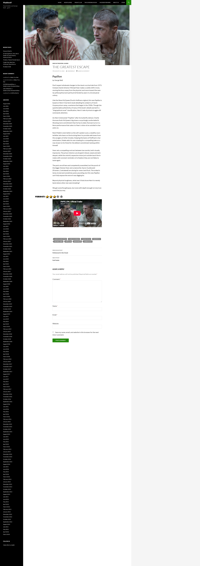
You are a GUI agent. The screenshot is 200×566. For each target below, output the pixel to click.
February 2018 (7, 359)
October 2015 (7, 429)
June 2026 (6, 108)
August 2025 (6, 133)
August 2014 (6, 464)
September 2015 (7, 431)
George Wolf (86, 239)
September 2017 (7, 371)
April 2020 (6, 294)
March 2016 (6, 416)
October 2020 (7, 279)
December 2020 (7, 274)
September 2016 (7, 401)
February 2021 (7, 269)
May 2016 (6, 411)
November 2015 (7, 426)
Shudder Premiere (105, 2)
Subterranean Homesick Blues (11, 86)
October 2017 (7, 369)
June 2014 (6, 469)
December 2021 (7, 244)
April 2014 (6, 474)
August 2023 (6, 194)
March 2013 (6, 507)
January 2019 (7, 331)
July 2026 (5, 106)
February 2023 (7, 209)
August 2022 (6, 224)
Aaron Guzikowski (60, 239)
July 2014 (5, 467)
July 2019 (5, 316)
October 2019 (7, 309)
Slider (66, 63)
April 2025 (6, 143)
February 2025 (7, 149)
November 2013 (7, 487)
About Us (116, 2)
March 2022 (6, 236)
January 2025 (7, 151)
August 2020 (6, 284)
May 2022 (6, 231)
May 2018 (6, 351)
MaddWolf (96, 239)
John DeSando (7, 88)
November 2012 (7, 517)
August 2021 (6, 254)
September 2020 (7, 281)
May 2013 (6, 502)
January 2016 (7, 421)
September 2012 (7, 522)
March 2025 (6, 146)
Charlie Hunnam (74, 239)
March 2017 (6, 386)
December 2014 (7, 454)
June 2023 (6, 199)
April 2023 (6, 204)
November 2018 (7, 336)
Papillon (68, 241)
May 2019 (6, 321)
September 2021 (7, 251)
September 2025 (7, 131)
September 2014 (7, 462)
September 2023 (7, 191)
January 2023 (7, 211)
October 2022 (7, 219)
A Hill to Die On (15, 93)
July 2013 (5, 497)
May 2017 (6, 381)
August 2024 (6, 164)
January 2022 (7, 241)
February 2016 (7, 419)
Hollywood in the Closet (60, 251)
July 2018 (5, 346)
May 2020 (6, 291)
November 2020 (7, 276)
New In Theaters (58, 63)
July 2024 (5, 166)
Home (59, 2)
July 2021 (5, 256)
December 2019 (7, 304)
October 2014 (7, 459)
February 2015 (7, 449)
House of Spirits (7, 51)
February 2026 (7, 118)
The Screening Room (90, 2)
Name (55, 306)
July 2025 (5, 136)
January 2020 (7, 301)
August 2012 (6, 524)
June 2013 (6, 499)
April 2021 (6, 264)
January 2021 (7, 271)
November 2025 (7, 126)
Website (55, 323)
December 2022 (7, 214)
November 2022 (7, 216)
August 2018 (6, 344)
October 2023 (7, 189)
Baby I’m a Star (15, 77)
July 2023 (5, 196)
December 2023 (7, 184)
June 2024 (6, 169)
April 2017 (6, 384)
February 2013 (7, 509)
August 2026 (6, 103)
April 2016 (6, 414)
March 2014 (6, 477)
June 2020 (6, 289)
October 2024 (7, 159)
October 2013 (7, 489)
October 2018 (7, 339)
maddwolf (71, 71)
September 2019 (7, 311)
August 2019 (6, 314)
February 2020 (7, 299)
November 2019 (7, 306)
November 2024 (7, 156)
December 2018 (7, 334)
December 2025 (7, 123)
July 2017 (5, 376)
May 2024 (6, 171)
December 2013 (7, 484)
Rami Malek (77, 241)
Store (123, 2)
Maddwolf (7, 2)
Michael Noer (58, 241)
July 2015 (5, 436)
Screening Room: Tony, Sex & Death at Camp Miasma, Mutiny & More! (11, 55)
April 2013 (6, 504)
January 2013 (7, 512)
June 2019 (6, 319)
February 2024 (7, 179)
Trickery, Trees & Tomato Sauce (11, 60)
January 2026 (7, 121)
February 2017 (7, 389)
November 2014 (7, 456)
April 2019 (6, 324)
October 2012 (7, 519)
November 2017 (7, 366)
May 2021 (6, 261)
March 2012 (6, 534)
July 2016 (5, 406)
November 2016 (7, 396)
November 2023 (7, 186)
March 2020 (6, 296)
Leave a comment (83, 71)
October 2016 (7, 399)
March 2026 (6, 116)
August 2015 (6, 434)
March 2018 (6, 356)
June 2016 (6, 409)
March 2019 (6, 326)
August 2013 (6, 494)
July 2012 (5, 527)
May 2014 (6, 472)
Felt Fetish (55, 259)
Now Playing (68, 2)
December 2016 (7, 394)
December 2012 (7, 514)
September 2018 (7, 341)
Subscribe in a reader (9, 545)
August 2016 (6, 404)
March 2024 (6, 176)
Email (54, 315)
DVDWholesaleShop (8, 84)
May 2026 (6, 111)
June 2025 (6, 138)
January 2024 (7, 181)
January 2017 (7, 391)
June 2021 (6, 259)
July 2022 (5, 226)
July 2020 (5, 286)
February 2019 (7, 329)
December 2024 (7, 154)
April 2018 (6, 354)
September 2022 (7, 221)
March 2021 (6, 266)
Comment (56, 279)
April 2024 (6, 174)
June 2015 (6, 439)
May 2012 (6, 529)
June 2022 (6, 229)
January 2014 (7, 482)
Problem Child (7, 67)
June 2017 (6, 379)
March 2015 (6, 446)
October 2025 (7, 128)
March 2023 (6, 206)
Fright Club (78, 2)
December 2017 (7, 364)
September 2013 (7, 492)
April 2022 (6, 234)
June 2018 (6, 349)
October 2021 (7, 249)
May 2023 (6, 201)
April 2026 (6, 113)
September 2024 (7, 161)
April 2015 (6, 444)
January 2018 (7, 361)
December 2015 (7, 424)
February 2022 (7, 239)
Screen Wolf (88, 241)
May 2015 (6, 441)
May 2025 (6, 141)
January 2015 (7, 451)
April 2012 (6, 532)
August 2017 (6, 374)
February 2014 (7, 479)
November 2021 (7, 246)
